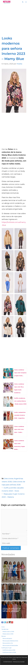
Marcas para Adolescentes (10, 640)
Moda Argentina (17, 657)
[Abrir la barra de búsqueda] (22, 2)
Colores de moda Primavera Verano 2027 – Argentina (13, 570)
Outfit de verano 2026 (9, 650)
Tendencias (4, 629)
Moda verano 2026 (8, 634)
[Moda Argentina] (6, 2)
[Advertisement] (14, 21)
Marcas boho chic (8, 643)
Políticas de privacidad (18, 661)
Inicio (3, 627)
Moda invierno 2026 (8, 631)
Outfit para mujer (6, 647)
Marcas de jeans (7, 638)
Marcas (3, 636)
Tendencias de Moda (6, 657)
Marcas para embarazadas (10, 645)
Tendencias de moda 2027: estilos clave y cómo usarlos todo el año (12, 592)
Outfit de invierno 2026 (9, 652)
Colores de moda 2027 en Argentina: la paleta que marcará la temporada (11, 610)
